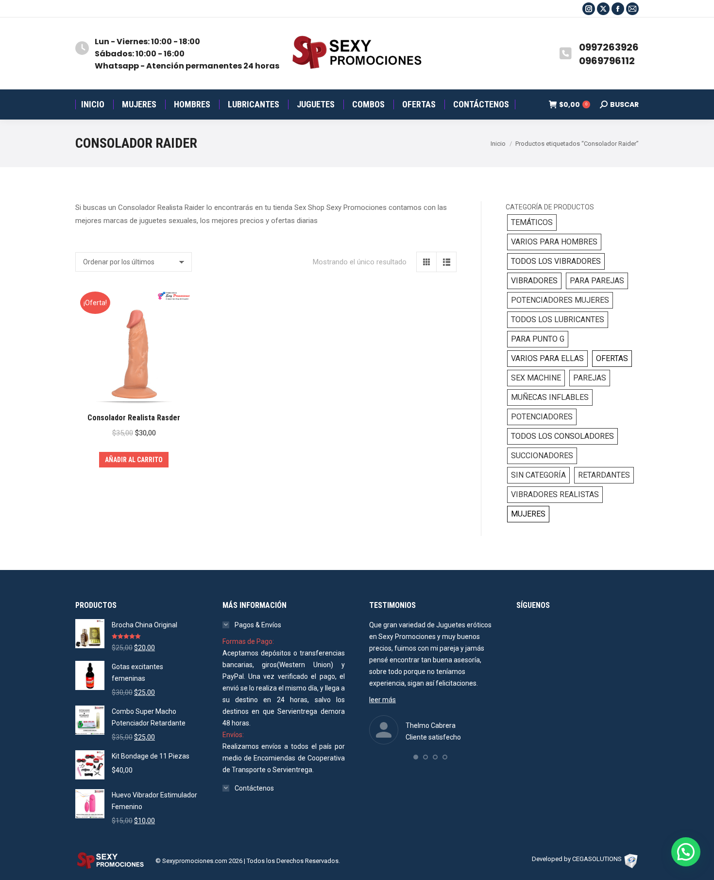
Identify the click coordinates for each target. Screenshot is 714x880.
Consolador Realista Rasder (133, 417)
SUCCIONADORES (542, 455)
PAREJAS (589, 377)
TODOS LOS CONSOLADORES (562, 436)
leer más (382, 700)
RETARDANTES (604, 475)
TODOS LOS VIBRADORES (556, 261)
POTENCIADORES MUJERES (560, 300)
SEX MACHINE (536, 377)
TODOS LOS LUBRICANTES (557, 319)
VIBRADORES (534, 280)
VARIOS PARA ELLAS (547, 358)
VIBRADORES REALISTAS (555, 494)
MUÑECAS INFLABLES (550, 397)
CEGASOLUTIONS (597, 859)
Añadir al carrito (134, 460)
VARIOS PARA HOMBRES (554, 241)
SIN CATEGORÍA (538, 475)
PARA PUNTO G (537, 339)
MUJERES (528, 513)
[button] (415, 757)
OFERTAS (612, 358)
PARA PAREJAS (597, 280)
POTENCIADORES (542, 416)
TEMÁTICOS (532, 222)
